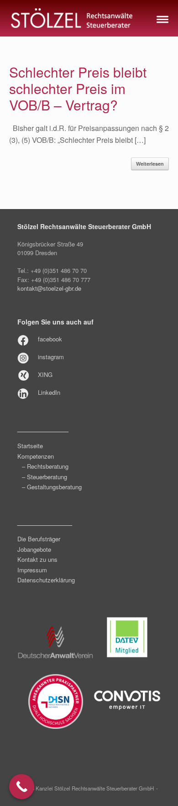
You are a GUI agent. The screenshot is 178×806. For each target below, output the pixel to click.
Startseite (30, 445)
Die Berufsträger (38, 538)
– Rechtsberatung (45, 466)
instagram (51, 356)
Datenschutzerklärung (46, 580)
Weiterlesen (150, 163)
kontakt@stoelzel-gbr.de (49, 288)
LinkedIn (49, 392)
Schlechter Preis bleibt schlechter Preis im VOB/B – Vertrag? (78, 88)
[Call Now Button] (21, 786)
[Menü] (161, 18)
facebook (50, 339)
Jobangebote (34, 549)
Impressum (32, 569)
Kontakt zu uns (37, 559)
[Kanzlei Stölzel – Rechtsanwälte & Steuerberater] (72, 18)
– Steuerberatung (44, 476)
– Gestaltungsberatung (52, 486)
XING (45, 374)
